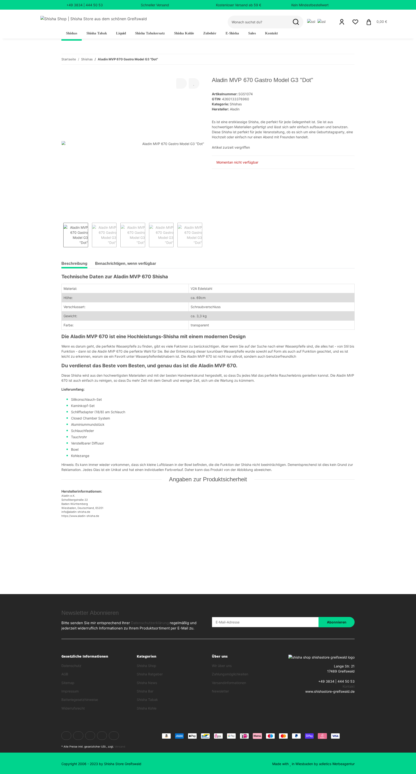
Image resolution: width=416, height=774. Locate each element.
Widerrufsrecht (73, 708)
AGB (64, 674)
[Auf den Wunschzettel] (194, 83)
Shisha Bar (145, 691)
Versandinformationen (229, 683)
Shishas (236, 104)
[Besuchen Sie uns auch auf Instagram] (114, 735)
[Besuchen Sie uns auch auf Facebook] (66, 735)
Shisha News (147, 683)
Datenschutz (71, 666)
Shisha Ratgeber (150, 674)
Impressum (70, 691)
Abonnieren (336, 622)
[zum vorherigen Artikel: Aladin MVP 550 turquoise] (339, 59)
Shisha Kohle (146, 708)
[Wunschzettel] (355, 22)
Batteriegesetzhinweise (79, 700)
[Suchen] (295, 22)
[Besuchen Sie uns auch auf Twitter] (78, 735)
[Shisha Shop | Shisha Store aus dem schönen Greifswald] (93, 18)
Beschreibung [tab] (74, 263)
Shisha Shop (146, 666)
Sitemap (67, 683)
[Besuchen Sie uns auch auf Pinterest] (102, 735)
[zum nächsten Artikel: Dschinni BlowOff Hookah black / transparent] (349, 59)
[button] (342, 22)
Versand (120, 746)
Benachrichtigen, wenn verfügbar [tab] (125, 263)
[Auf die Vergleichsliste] (181, 83)
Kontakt (271, 33)
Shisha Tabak (147, 700)
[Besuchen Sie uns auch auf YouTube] (90, 735)
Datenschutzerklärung (150, 623)
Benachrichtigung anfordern (88, 561)
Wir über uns (222, 666)
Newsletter (220, 691)
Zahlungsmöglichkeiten (230, 674)
